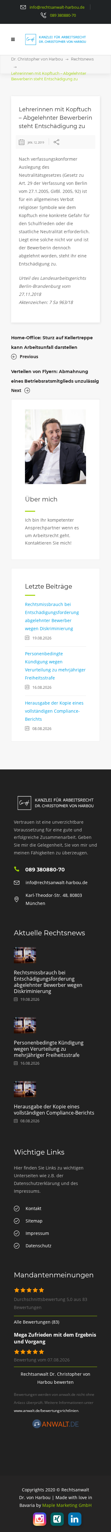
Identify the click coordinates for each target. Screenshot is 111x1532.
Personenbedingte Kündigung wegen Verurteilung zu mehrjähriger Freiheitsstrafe (49, 1049)
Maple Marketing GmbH (67, 1505)
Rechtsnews (82, 59)
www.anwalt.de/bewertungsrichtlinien (46, 1410)
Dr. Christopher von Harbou (37, 59)
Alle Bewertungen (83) (36, 1322)
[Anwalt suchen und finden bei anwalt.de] (55, 1427)
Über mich (41, 499)
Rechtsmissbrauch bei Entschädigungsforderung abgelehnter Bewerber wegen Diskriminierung (48, 981)
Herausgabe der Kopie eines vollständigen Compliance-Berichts (54, 711)
